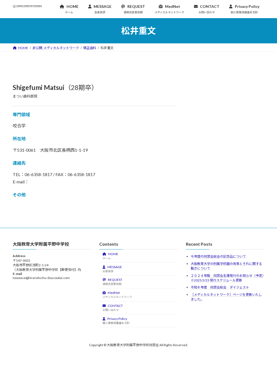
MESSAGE (112, 268)
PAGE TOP (265, 354)
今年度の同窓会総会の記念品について (218, 256)
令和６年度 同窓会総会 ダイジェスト (220, 287)
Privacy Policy (116, 320)
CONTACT (113, 307)
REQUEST (112, 281)
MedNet (117, 294)
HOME (110, 256)
